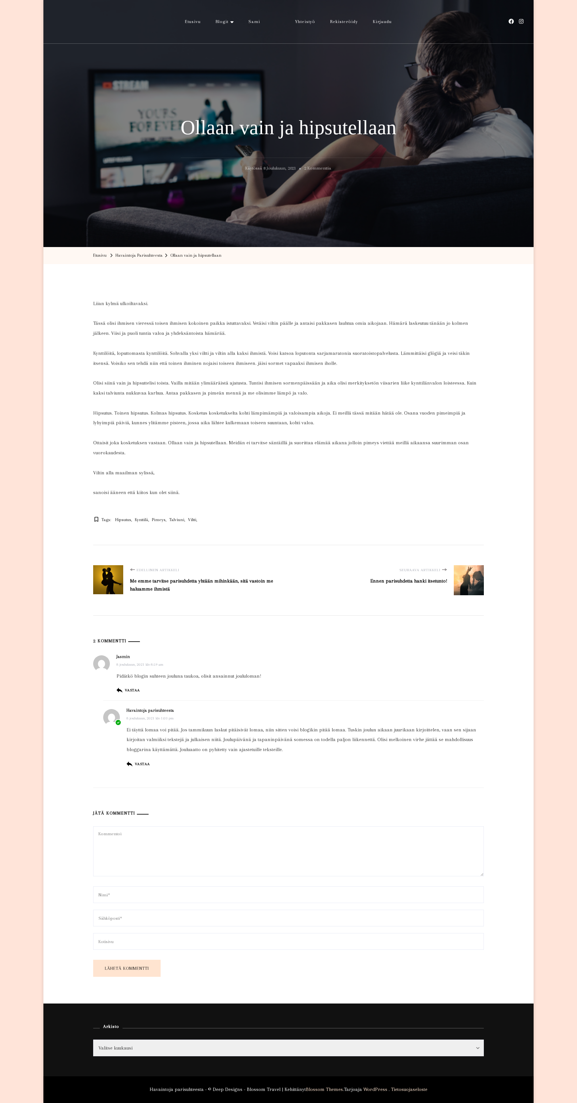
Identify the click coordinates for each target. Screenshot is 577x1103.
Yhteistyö (305, 21)
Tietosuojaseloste (409, 1089)
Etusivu (193, 21)
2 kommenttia (317, 169)
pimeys (159, 519)
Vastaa (132, 690)
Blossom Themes (324, 1089)
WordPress (375, 1089)
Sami (254, 21)
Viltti (192, 519)
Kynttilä (141, 519)
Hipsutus (123, 519)
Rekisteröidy (344, 21)
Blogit (222, 21)
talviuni (176, 519)
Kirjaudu (382, 21)
